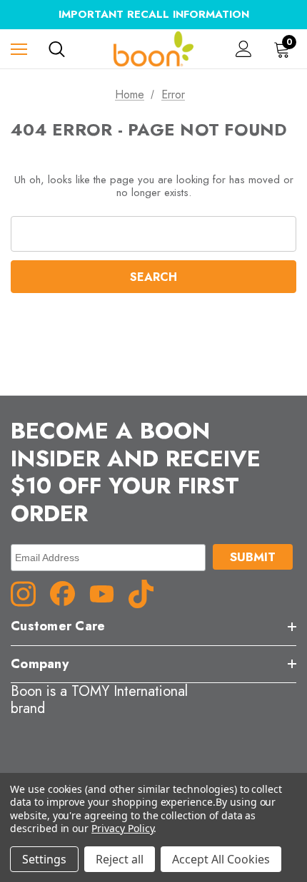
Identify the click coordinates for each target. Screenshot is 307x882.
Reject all (120, 859)
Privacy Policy (122, 828)
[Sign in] (244, 49)
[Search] (57, 49)
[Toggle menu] (19, 49)
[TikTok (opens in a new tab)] (146, 592)
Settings (44, 859)
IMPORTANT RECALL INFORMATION (154, 14)
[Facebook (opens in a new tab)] (68, 592)
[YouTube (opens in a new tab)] (107, 592)
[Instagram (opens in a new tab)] (28, 592)
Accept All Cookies (221, 859)
